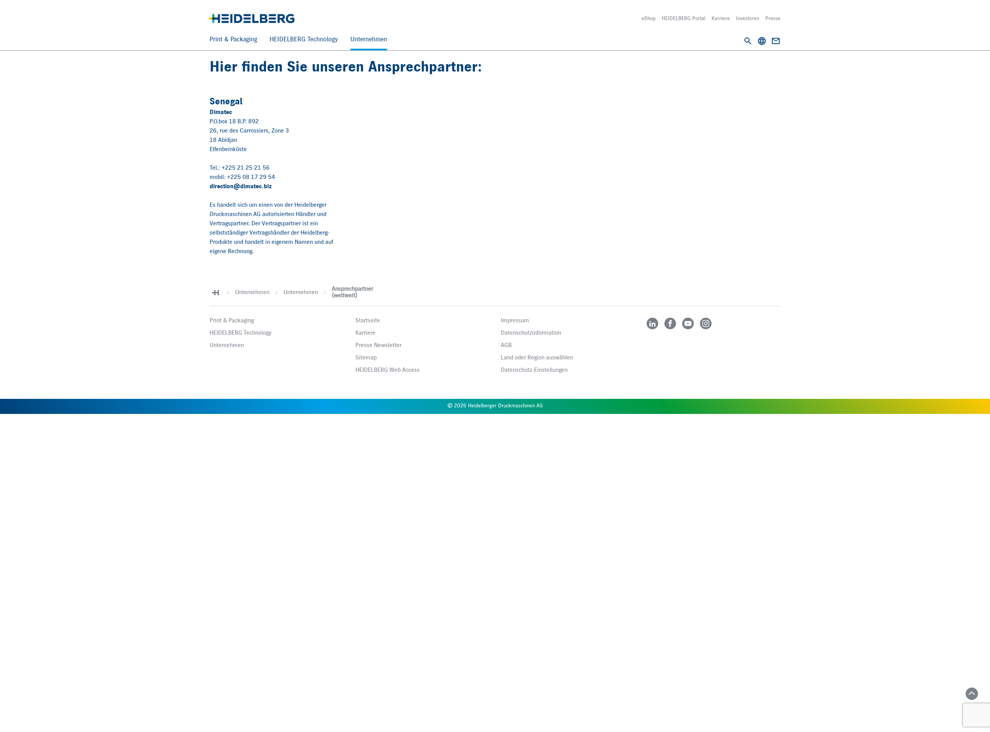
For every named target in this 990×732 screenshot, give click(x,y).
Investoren (747, 18)
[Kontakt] (775, 41)
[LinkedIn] (652, 323)
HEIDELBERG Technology (304, 39)
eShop (648, 18)
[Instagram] (706, 323)
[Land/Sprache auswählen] (761, 41)
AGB (506, 345)
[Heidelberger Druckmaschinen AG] (252, 18)
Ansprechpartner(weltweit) (352, 292)
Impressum (515, 321)
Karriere (721, 18)
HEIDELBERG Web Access (387, 370)
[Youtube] (688, 323)
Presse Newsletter (378, 345)
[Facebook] (670, 323)
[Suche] (748, 41)
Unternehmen (368, 39)
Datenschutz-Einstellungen (534, 370)
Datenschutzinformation (531, 333)
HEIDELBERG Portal (683, 18)
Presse (772, 18)
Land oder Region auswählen (537, 358)
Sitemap (366, 358)
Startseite (367, 321)
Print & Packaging (233, 39)
